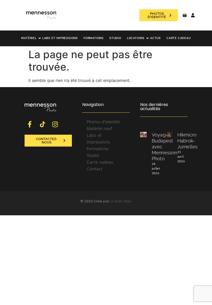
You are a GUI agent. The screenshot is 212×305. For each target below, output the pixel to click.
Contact (94, 168)
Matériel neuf (99, 128)
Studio (115, 38)
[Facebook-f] (30, 124)
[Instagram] (55, 124)
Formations (94, 38)
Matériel (28, 38)
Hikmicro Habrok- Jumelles (187, 140)
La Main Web (121, 201)
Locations (136, 38)
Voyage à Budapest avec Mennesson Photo (164, 146)
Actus (155, 38)
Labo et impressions (60, 38)
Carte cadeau (178, 38)
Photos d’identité (103, 121)
